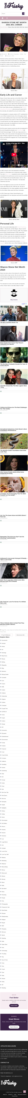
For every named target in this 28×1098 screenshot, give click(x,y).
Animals (3, 643)
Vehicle (3, 978)
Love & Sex (4, 851)
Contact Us (10, 1094)
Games (3, 767)
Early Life (12, 630)
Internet (3, 832)
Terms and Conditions (22, 1094)
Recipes (4, 913)
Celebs (21, 54)
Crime (3, 714)
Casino (3, 683)
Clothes (3, 702)
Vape (3, 975)
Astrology (4, 652)
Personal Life (24, 630)
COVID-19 (4, 711)
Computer (4, 705)
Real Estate (4, 910)
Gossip (3, 780)
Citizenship (4, 696)
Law (3, 838)
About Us (5, 1094)
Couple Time (5, 708)
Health (3, 804)
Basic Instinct (8, 174)
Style (3, 941)
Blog (3, 668)
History (3, 811)
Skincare (4, 932)
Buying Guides (5, 674)
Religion (4, 919)
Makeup (4, 857)
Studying (4, 938)
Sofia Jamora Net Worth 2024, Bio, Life (22, 635)
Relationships (5, 916)
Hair (3, 789)
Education (4, 733)
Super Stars (4, 944)
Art (2, 649)
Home (3, 817)
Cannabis (4, 677)
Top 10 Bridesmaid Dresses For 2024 (7, 635)
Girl (2, 776)
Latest (15, 1094)
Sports (3, 935)
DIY (3, 727)
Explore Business (14, 1027)
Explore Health (14, 1005)
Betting (3, 662)
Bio (5, 630)
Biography (16, 54)
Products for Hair (6, 907)
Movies (3, 876)
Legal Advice (5, 842)
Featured (4, 748)
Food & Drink (5, 755)
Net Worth (4, 888)
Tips (3, 956)
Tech (3, 947)
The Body (4, 953)
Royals (3, 922)
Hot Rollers (4, 823)
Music (3, 882)
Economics (4, 730)
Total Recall (20, 130)
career (8, 630)
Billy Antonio (4, 54)
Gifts (3, 773)
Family (3, 742)
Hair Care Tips (5, 792)
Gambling (4, 764)
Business (4, 671)
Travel (3, 969)
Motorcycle (4, 873)
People (3, 897)
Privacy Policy (14, 1096)
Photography (5, 904)
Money (3, 870)
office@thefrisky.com (8, 1072)
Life (3, 845)
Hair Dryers (4, 795)
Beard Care (4, 655)
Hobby (3, 814)
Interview (4, 835)
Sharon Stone (3, 631)
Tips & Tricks (5, 960)
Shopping (4, 928)
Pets (3, 901)
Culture (3, 721)
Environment (5, 739)
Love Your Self (5, 854)
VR (2, 984)
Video (3, 981)
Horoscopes (4, 820)
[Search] (23, 13)
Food (3, 752)
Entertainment (5, 736)
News (3, 891)
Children (4, 693)
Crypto (3, 717)
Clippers (4, 699)
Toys (3, 966)
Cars (3, 680)
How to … (4, 826)
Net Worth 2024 (17, 630)
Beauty (3, 658)
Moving (3, 879)
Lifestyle (4, 848)
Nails (3, 885)
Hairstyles (4, 801)
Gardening (4, 770)
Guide (3, 783)
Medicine (4, 863)
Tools (3, 963)
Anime (3, 646)
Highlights (4, 807)
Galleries (4, 761)
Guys (3, 786)
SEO (3, 925)
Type (3, 972)
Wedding (4, 987)
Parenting (4, 894)
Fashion (4, 745)
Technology (4, 950)
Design (3, 724)
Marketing (4, 860)
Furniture (4, 758)
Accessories (4, 640)
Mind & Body (5, 866)
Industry (4, 829)
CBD (3, 686)
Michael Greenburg (21, 227)
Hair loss (4, 798)
